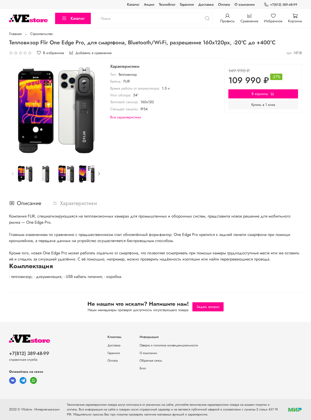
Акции (149, 4)
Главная (15, 33)
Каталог (133, 4)
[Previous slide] (16, 110)
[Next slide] (95, 110)
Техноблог (167, 4)
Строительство (41, 33)
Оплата (224, 4)
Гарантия (187, 4)
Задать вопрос (208, 306)
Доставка (206, 4)
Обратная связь (151, 360)
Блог (143, 368)
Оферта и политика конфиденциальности (169, 345)
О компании (245, 4)
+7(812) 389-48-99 (283, 4)
